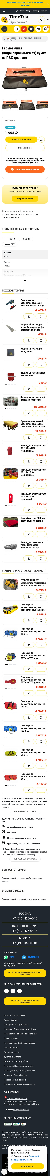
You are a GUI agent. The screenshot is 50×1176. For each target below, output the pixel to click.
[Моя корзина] (38, 29)
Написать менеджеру (27, 169)
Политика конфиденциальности (19, 1084)
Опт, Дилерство (11, 1047)
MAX (12, 957)
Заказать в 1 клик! (21, 139)
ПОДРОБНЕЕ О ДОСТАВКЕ (25, 859)
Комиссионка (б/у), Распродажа (19, 1043)
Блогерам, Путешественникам (18, 1066)
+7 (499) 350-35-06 (25, 943)
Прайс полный (11, 1038)
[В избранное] (41, 316)
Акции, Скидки (11, 1020)
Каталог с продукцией (14, 1015)
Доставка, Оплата (12, 1057)
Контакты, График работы (16, 1061)
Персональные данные (15, 1080)
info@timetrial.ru (21, 1110)
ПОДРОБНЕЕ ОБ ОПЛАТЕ (25, 811)
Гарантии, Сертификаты (15, 1075)
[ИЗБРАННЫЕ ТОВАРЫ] (45, 29)
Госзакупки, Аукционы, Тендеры (19, 1070)
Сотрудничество (12, 1052)
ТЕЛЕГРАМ (33, 957)
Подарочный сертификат (16, 1024)
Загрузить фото (25, 198)
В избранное (25, 148)
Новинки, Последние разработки (20, 1029)
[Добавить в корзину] (42, 140)
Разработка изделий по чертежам (20, 1034)
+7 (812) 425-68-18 (25, 918)
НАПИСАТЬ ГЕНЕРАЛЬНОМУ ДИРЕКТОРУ (25, 1001)
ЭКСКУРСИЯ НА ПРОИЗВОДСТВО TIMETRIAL (25, 973)
